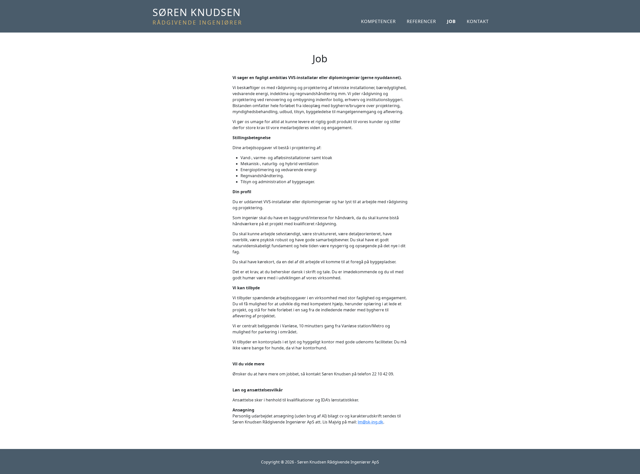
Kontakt (478, 21)
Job (451, 21)
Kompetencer (378, 21)
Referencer (421, 21)
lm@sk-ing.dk (370, 422)
